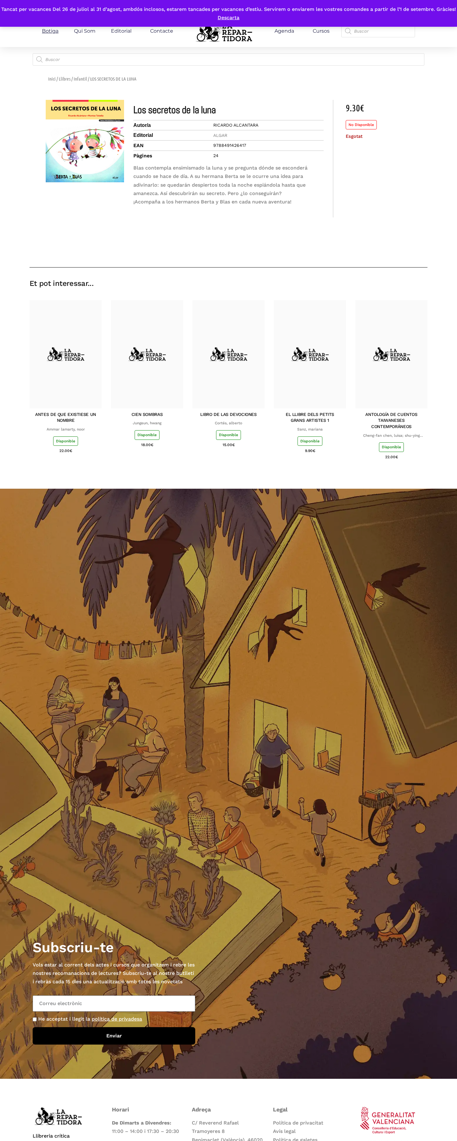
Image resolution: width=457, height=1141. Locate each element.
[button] (378, 249)
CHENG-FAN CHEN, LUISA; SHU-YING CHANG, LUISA (391, 435)
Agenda (284, 31)
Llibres (65, 79)
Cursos (321, 31)
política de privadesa (117, 1019)
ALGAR (220, 135)
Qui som (84, 31)
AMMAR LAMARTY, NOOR (66, 429)
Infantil (80, 79)
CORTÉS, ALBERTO (228, 423)
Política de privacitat (298, 1123)
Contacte (161, 31)
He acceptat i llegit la (90, 1019)
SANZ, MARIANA (310, 429)
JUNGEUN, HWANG (147, 423)
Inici (52, 79)
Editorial (121, 31)
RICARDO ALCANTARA (235, 125)
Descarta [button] (228, 18)
